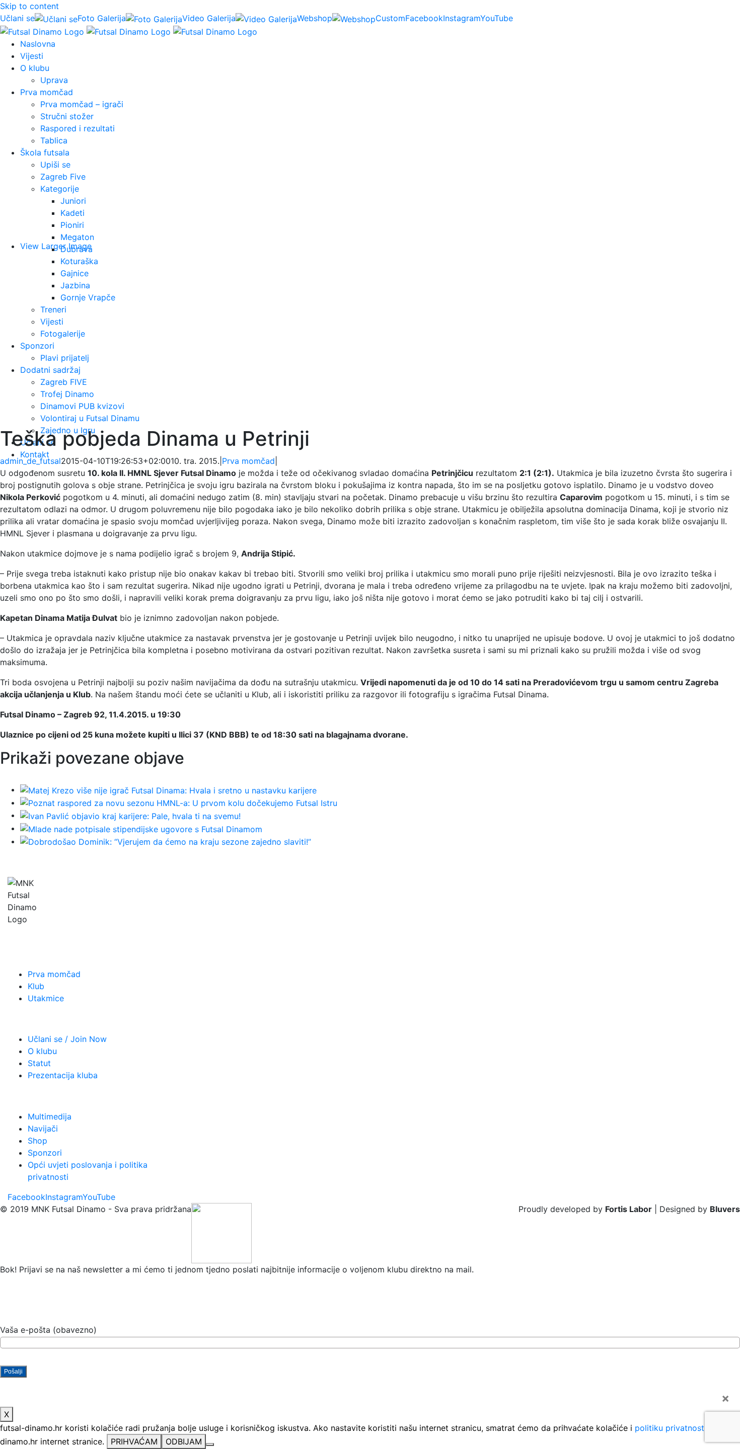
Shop (37, 1141)
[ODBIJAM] (210, 1444)
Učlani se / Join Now (67, 1039)
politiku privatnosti (670, 1428)
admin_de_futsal (30, 461)
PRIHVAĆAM (134, 1441)
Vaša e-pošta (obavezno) (48, 1330)
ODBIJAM (184, 1441)
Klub (36, 986)
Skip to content (29, 6)
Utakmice (46, 998)
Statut (39, 1063)
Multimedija (49, 1116)
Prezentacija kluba (63, 1075)
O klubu (42, 1051)
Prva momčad (248, 461)
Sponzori (45, 1153)
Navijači (43, 1128)
